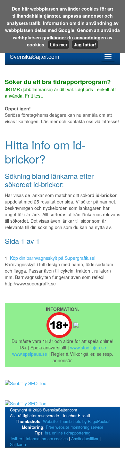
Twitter (16, 439)
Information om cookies (47, 439)
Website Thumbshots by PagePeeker (76, 421)
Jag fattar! (85, 44)
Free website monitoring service (74, 427)
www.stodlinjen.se (88, 347)
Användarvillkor (84, 439)
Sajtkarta (18, 444)
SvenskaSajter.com (34, 56)
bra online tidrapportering (67, 433)
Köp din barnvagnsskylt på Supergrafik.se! (53, 258)
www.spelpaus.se (29, 354)
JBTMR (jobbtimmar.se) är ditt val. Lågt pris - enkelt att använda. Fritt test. (60, 89)
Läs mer (58, 44)
